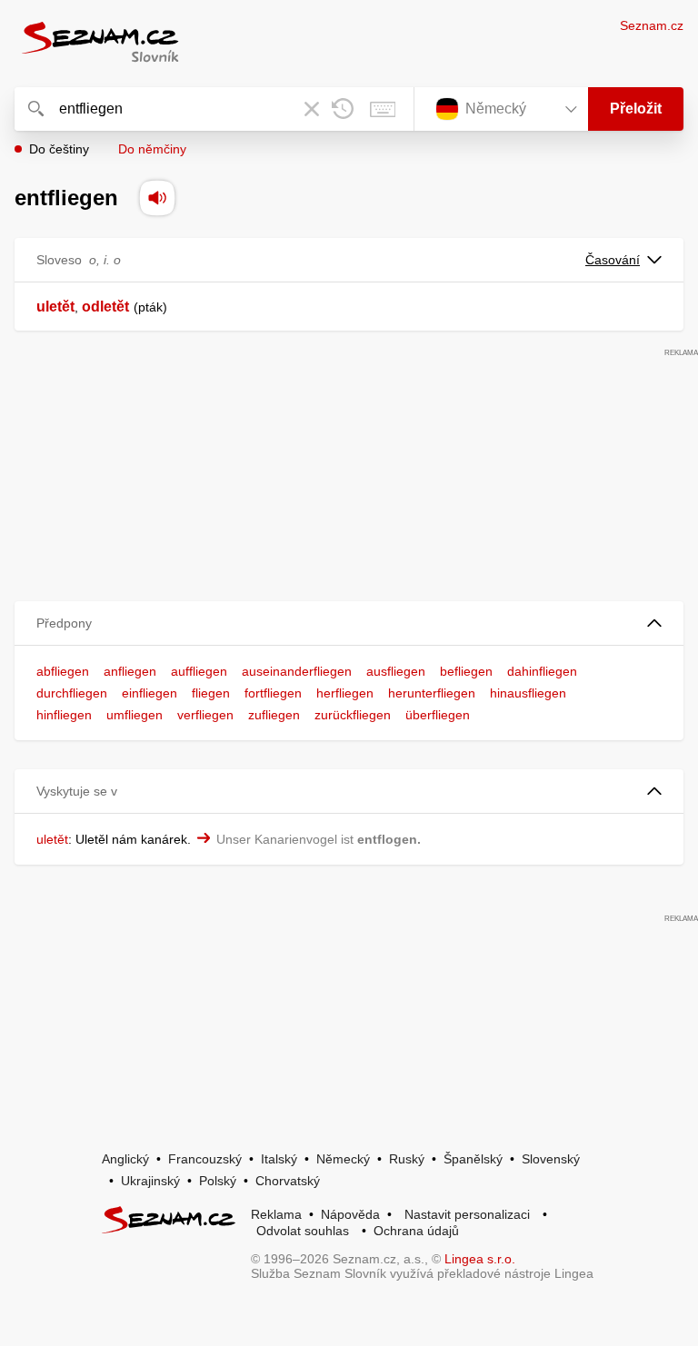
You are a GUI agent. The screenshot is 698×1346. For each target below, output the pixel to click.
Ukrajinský (150, 1180)
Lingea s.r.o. (479, 1259)
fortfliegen (273, 693)
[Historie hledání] (343, 109)
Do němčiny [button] (152, 149)
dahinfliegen (542, 671)
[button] (349, 623)
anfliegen (130, 671)
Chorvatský (287, 1180)
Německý (343, 1159)
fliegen (211, 693)
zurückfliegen (352, 715)
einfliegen (149, 693)
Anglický (125, 1159)
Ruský (406, 1159)
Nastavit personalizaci (467, 1214)
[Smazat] (312, 109)
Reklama (276, 1214)
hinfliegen (64, 715)
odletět (105, 306)
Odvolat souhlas (302, 1230)
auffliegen (199, 671)
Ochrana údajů (416, 1230)
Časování (612, 259)
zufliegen (274, 715)
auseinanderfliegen (297, 671)
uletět (55, 306)
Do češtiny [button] (59, 149)
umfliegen (134, 715)
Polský (217, 1180)
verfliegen (205, 715)
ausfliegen (395, 671)
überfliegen (437, 715)
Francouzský (205, 1159)
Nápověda (350, 1214)
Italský (279, 1159)
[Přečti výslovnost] (157, 198)
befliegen (466, 671)
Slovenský (551, 1159)
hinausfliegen (528, 693)
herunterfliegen (431, 693)
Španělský (473, 1159)
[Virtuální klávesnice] (383, 109)
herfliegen (345, 693)
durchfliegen (71, 693)
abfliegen (62, 671)
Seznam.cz (651, 25)
